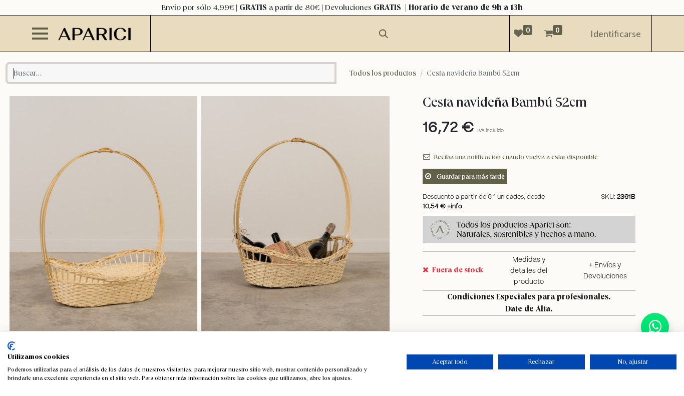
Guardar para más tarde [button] (470, 176)
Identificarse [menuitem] (615, 33)
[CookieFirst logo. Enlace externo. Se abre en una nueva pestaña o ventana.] (11, 345)
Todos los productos (383, 73)
